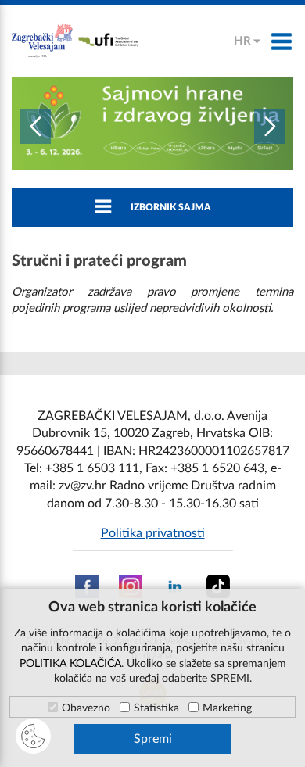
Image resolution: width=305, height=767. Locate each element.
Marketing (227, 708)
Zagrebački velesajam (43, 41)
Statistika (156, 708)
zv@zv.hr (82, 485)
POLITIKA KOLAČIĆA (70, 663)
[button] (35, 126)
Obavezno (86, 708)
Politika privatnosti (153, 533)
